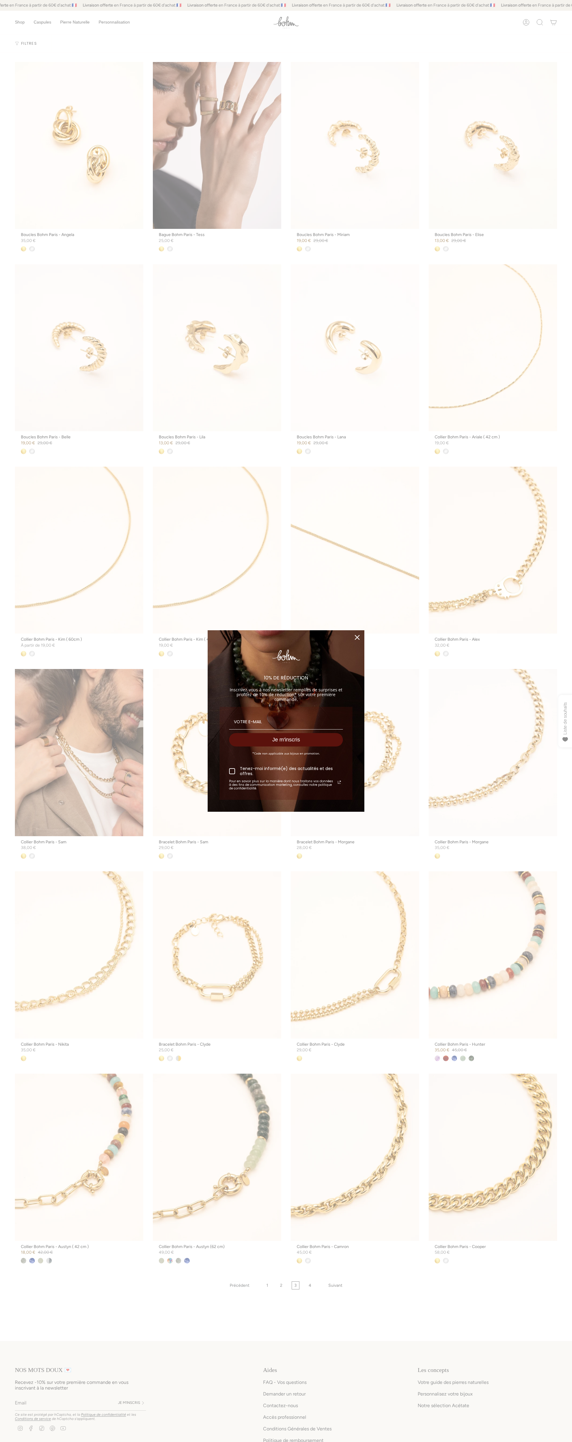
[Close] (357, 637)
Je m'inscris (286, 740)
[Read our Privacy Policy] (339, 782)
